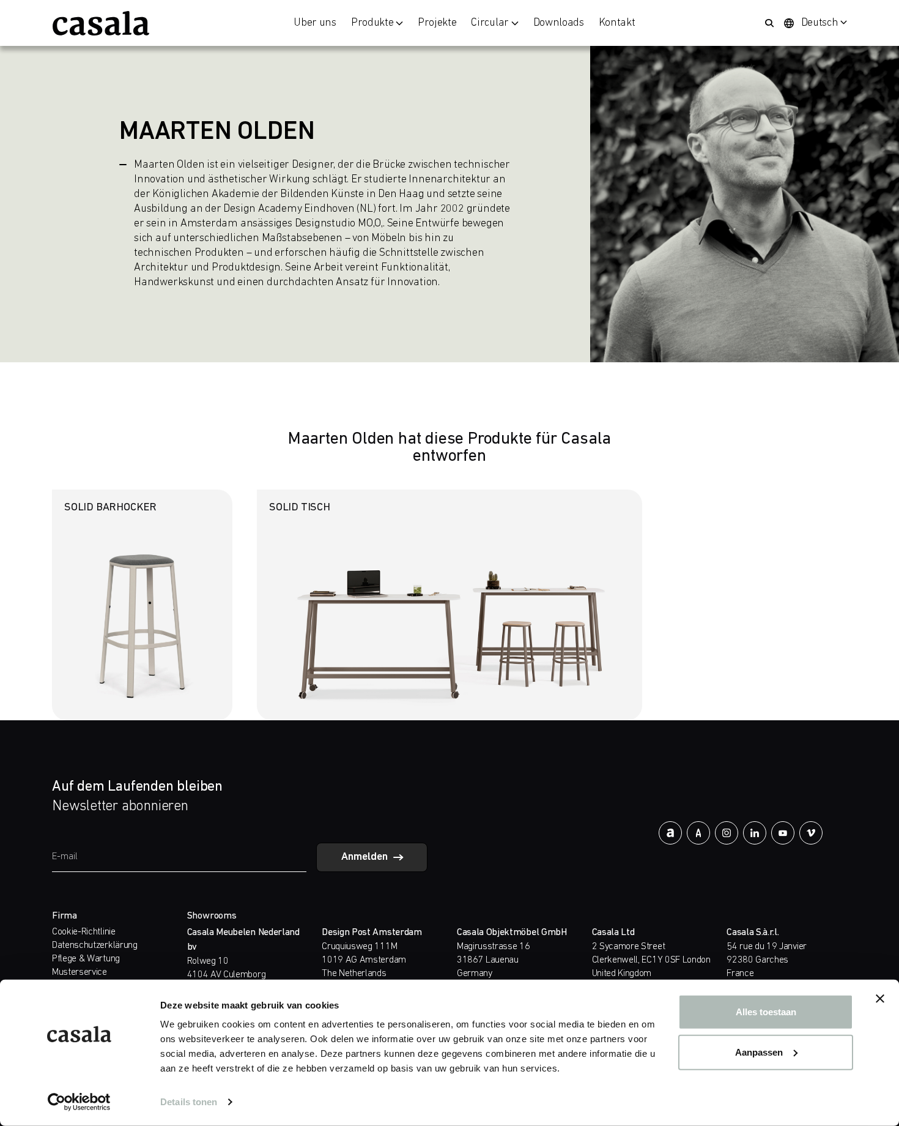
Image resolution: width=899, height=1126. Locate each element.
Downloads (558, 23)
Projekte (437, 23)
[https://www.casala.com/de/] (101, 23)
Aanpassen (759, 1051)
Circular (489, 23)
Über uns (315, 23)
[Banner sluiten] (880, 998)
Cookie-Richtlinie (84, 932)
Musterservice (79, 972)
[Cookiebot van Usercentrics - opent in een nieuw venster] (79, 1102)
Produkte (372, 23)
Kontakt (617, 23)
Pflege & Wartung (86, 959)
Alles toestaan (766, 1012)
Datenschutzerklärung (95, 945)
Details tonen (188, 1102)
